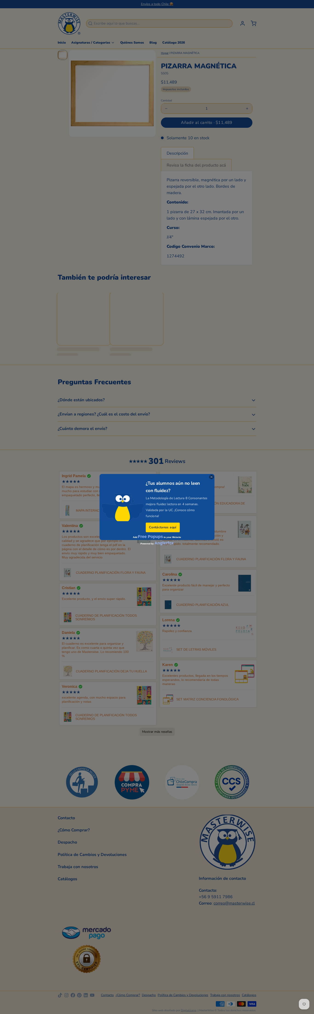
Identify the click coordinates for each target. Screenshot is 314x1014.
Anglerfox (164, 543)
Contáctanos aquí (163, 527)
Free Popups (150, 536)
